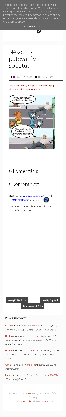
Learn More (28, 26)
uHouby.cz (31, 393)
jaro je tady (31, 364)
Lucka (8, 375)
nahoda (31, 350)
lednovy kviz (32, 325)
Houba (8, 336)
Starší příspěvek (50, 300)
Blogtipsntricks (23, 401)
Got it (43, 26)
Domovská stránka (33, 306)
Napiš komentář (45, 77)
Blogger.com (47, 401)
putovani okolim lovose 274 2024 (42, 375)
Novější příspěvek (17, 300)
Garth (8, 325)
